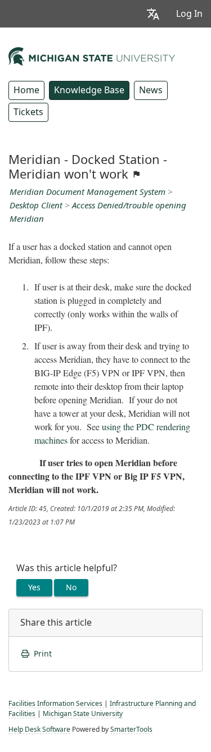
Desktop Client (36, 205)
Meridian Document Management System (87, 192)
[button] (153, 14)
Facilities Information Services (56, 704)
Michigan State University (83, 714)
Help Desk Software (39, 729)
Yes (34, 587)
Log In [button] (189, 13)
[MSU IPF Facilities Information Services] (91, 55)
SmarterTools (131, 729)
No (71, 587)
